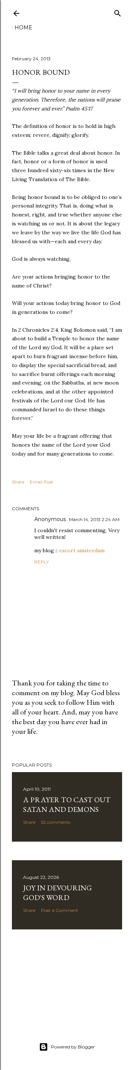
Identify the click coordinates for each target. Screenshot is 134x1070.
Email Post (41, 482)
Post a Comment (59, 910)
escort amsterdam (82, 550)
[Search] (117, 11)
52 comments (55, 822)
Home (23, 27)
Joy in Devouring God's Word (57, 892)
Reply (41, 562)
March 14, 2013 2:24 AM (94, 519)
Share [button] (18, 482)
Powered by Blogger (73, 1047)
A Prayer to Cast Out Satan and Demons (67, 804)
